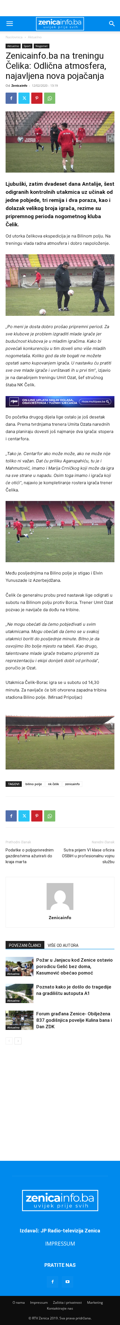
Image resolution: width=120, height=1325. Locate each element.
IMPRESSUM (60, 1243)
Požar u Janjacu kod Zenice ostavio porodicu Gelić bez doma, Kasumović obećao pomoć (74, 966)
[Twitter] (24, 98)
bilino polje (33, 784)
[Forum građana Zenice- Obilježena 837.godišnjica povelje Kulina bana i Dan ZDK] (19, 1020)
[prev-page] (9, 1040)
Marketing (95, 1302)
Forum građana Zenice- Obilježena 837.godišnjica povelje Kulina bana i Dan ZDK (74, 1020)
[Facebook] (11, 98)
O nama (19, 1302)
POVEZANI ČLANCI (25, 945)
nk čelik (53, 784)
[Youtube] (67, 1282)
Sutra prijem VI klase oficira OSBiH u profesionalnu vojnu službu (88, 856)
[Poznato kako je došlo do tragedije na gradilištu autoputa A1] (19, 993)
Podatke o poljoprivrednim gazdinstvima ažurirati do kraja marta (30, 856)
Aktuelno (35, 37)
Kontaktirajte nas (60, 1308)
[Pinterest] (36, 98)
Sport (27, 46)
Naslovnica (14, 37)
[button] (9, 23)
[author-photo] (60, 909)
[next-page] (18, 1040)
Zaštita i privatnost (67, 1302)
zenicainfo (72, 784)
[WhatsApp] (49, 98)
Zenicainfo (19, 85)
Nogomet (41, 46)
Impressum (39, 1302)
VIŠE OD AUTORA (63, 945)
